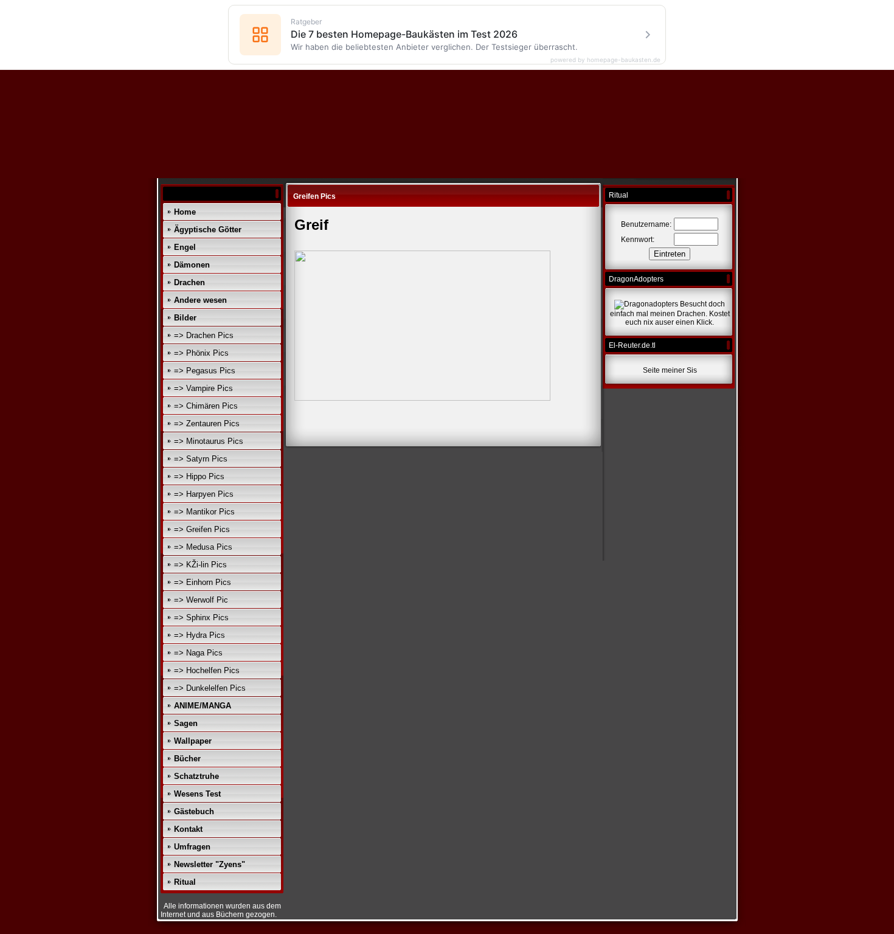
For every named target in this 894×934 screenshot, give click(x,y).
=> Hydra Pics (199, 635)
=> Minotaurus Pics (208, 441)
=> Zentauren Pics (207, 423)
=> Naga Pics (198, 652)
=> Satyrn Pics (200, 458)
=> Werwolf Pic (201, 599)
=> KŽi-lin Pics (200, 564)
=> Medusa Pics (203, 547)
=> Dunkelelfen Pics (210, 688)
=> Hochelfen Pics (207, 670)
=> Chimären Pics (206, 405)
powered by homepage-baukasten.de (605, 60)
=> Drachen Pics (204, 335)
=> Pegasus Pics (204, 370)
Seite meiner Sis (670, 370)
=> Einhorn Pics (202, 582)
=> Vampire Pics (203, 388)
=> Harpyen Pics (204, 494)
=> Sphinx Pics (201, 617)
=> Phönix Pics (201, 353)
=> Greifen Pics (202, 529)
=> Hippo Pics (199, 476)
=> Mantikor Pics (204, 511)
